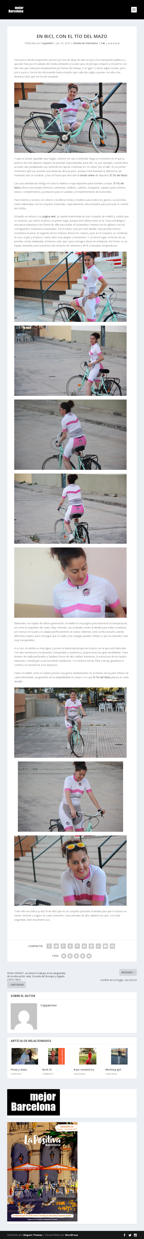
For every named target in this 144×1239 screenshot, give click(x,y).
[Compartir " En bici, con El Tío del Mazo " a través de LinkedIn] (84, 946)
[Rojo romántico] (88, 1056)
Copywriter (47, 43)
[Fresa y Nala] (25, 1056)
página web (48, 216)
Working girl (113, 1069)
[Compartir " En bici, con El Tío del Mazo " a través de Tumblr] (70, 946)
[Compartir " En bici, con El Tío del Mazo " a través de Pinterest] (77, 946)
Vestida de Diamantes (85, 43)
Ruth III (47, 1069)
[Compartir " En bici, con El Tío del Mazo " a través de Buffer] (91, 946)
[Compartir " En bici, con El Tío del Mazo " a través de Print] (112, 946)
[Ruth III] (56, 1056)
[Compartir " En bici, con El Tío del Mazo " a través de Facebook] (49, 946)
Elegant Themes (32, 1235)
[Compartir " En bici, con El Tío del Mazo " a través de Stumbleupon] (98, 946)
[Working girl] (119, 1056)
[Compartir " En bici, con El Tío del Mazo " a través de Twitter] (56, 946)
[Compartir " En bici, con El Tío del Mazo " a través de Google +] (63, 946)
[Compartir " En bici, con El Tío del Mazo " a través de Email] (105, 946)
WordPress (71, 1235)
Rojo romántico (84, 1069)
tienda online (87, 175)
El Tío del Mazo (118, 175)
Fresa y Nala (19, 1069)
